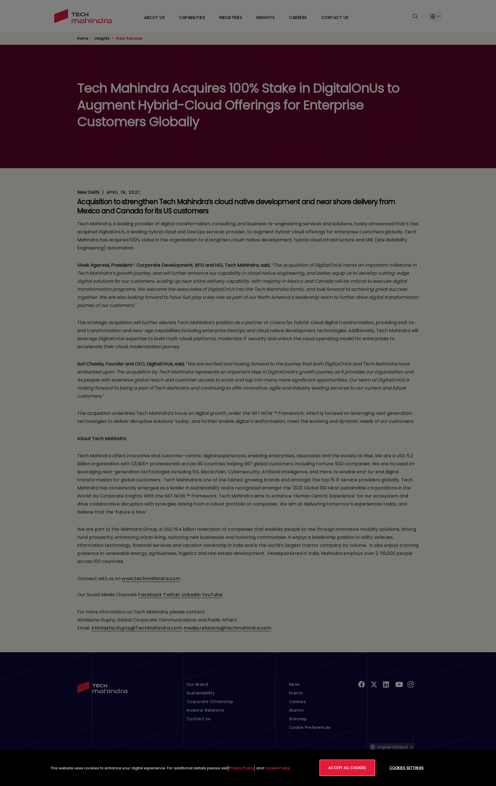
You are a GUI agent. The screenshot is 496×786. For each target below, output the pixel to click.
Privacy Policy (241, 768)
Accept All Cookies (347, 767)
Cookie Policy (277, 768)
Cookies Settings (407, 767)
